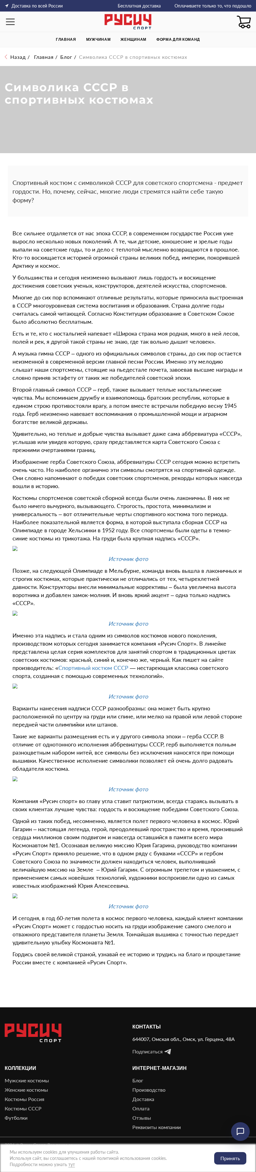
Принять (230, 1158)
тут (71, 1164)
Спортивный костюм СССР (93, 667)
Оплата (141, 1108)
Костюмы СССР (23, 1108)
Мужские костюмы (27, 1080)
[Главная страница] (128, 21)
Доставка (143, 1099)
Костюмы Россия (24, 1099)
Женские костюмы (26, 1090)
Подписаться (147, 1051)
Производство (148, 1090)
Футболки (16, 1118)
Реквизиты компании (156, 1127)
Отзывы (141, 1118)
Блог (137, 1080)
